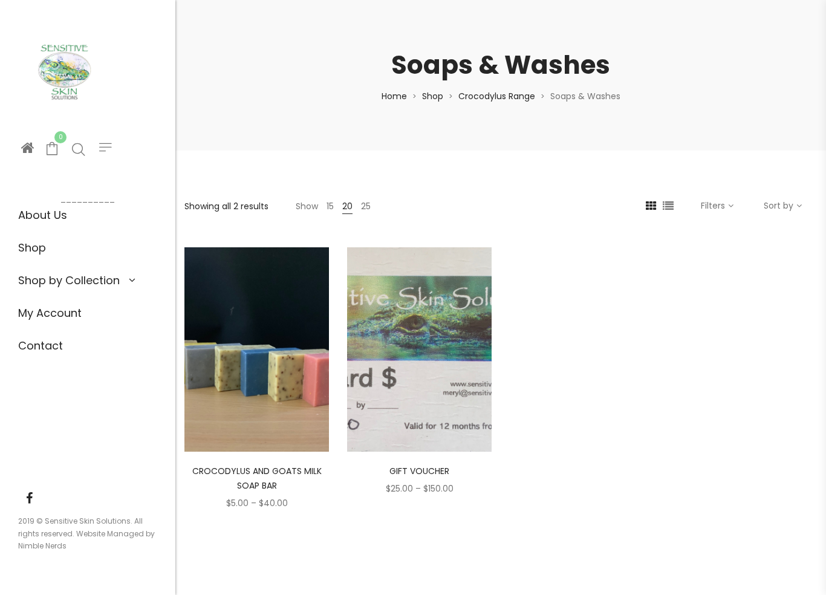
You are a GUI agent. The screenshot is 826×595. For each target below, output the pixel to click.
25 (366, 206)
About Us (42, 215)
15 (330, 206)
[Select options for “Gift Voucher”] (467, 351)
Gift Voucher (419, 471)
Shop (32, 247)
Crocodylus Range (496, 96)
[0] (52, 147)
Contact (40, 345)
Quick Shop (270, 351)
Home (394, 96)
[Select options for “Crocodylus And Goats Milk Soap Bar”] (304, 351)
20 (347, 206)
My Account (50, 312)
